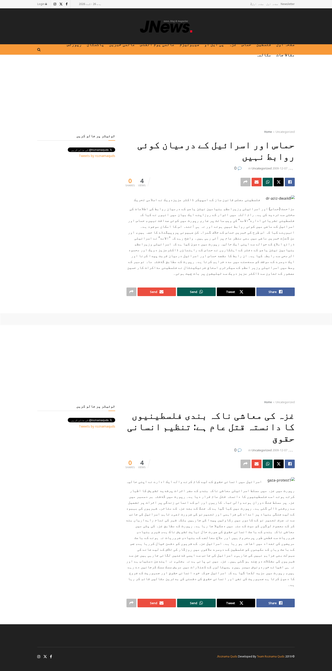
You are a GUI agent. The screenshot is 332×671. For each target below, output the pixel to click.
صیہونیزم (189, 44)
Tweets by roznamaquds (97, 156)
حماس (246, 44)
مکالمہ (263, 54)
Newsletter (288, 4)
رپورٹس (74, 44)
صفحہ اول (272, 4)
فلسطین (263, 44)
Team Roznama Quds (271, 656)
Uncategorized (285, 132)
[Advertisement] (166, 93)
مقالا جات (285, 54)
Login (41, 4)
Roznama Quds (227, 656)
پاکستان (95, 44)
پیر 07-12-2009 (282, 168)
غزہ (232, 44)
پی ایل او (214, 44)
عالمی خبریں (122, 44)
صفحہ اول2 (257, 4)
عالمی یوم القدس (157, 44)
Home (268, 132)
